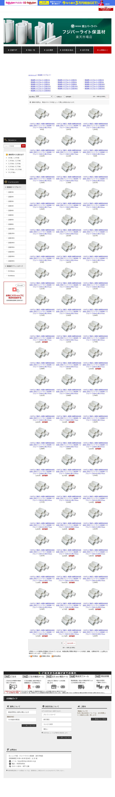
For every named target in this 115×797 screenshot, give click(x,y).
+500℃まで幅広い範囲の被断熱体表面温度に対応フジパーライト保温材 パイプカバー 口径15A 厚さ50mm (95, 125)
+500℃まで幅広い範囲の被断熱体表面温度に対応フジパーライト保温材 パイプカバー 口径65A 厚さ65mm (42, 418)
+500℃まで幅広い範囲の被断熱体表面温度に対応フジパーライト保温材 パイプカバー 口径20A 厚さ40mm (42, 178)
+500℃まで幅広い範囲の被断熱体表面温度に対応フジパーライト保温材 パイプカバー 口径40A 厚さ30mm (95, 285)
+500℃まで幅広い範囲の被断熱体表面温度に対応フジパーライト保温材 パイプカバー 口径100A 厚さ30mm (95, 471)
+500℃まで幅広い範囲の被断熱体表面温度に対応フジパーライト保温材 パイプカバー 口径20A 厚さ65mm (95, 178)
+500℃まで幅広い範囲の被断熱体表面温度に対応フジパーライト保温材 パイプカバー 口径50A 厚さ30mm (68, 338)
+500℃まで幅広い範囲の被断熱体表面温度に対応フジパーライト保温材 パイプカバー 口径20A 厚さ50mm (68, 178)
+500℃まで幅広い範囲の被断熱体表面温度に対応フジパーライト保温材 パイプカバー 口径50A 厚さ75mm (95, 365)
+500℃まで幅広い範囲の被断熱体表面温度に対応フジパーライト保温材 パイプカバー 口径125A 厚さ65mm (95, 552)
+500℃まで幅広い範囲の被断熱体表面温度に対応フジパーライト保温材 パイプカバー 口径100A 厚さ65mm (95, 498)
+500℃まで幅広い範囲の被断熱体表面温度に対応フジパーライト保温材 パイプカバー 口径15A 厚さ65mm (42, 152)
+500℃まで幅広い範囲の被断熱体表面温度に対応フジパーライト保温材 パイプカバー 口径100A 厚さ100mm (68, 525)
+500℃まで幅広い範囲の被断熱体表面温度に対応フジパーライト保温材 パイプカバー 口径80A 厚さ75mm (42, 471)
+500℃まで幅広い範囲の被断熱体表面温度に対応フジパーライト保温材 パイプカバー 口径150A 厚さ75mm (42, 632)
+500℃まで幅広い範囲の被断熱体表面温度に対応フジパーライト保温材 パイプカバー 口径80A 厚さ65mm (95, 445)
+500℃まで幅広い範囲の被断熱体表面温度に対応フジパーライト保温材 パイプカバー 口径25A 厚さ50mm (42, 232)
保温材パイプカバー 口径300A (67, 88)
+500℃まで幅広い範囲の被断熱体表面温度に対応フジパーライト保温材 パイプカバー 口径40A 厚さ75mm (42, 338)
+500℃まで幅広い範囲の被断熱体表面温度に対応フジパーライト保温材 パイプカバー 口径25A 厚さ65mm (68, 232)
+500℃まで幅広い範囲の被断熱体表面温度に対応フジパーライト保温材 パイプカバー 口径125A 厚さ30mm (95, 525)
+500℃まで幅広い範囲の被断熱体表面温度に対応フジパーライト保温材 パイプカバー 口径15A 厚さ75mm (68, 152)
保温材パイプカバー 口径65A (40, 84)
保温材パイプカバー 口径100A (95, 84)
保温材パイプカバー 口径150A (67, 86)
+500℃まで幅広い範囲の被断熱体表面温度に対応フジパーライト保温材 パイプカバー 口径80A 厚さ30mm (95, 418)
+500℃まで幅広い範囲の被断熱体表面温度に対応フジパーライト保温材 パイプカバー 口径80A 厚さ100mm (68, 471)
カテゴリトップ (32, 75)
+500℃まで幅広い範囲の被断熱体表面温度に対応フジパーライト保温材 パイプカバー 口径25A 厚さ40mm (95, 205)
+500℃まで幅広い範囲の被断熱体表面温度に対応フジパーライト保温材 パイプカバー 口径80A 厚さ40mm (42, 445)
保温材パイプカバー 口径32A (40, 82)
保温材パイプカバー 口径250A (41, 88)
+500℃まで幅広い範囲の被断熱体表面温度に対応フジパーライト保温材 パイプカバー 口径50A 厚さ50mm (42, 365)
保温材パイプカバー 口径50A (94, 82)
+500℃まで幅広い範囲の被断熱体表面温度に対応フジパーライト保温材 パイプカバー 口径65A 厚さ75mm (68, 418)
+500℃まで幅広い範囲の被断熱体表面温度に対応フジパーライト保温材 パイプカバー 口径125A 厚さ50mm (68, 552)
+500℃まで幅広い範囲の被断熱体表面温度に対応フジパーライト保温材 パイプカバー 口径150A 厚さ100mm (68, 632)
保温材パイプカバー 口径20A (67, 80)
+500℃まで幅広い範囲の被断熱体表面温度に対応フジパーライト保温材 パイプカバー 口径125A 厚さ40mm (42, 552)
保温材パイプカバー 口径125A (41, 86)
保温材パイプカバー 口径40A (67, 82)
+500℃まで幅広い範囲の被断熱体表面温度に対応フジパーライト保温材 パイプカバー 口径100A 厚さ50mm (68, 498)
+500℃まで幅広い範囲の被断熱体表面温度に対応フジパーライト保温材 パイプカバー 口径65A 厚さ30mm (42, 391)
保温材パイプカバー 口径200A (95, 86)
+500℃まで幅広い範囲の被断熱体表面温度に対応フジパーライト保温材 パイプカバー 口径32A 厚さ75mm (68, 285)
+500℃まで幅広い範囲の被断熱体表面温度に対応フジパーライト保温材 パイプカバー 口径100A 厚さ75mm (42, 525)
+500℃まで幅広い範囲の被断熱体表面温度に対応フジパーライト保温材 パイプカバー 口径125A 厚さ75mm (42, 578)
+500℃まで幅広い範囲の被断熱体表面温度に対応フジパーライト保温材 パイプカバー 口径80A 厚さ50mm (68, 445)
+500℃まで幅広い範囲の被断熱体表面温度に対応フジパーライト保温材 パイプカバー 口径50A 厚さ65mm (68, 365)
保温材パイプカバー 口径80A (67, 84)
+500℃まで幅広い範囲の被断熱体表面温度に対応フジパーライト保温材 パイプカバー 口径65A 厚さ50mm (95, 391)
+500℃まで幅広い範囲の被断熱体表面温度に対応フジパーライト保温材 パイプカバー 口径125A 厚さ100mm (68, 578)
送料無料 (68, 96)
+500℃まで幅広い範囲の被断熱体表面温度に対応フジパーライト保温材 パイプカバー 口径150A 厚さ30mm (95, 578)
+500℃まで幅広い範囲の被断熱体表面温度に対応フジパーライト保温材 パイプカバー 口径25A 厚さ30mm (68, 205)
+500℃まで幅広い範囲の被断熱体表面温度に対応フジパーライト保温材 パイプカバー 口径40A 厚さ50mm (68, 311)
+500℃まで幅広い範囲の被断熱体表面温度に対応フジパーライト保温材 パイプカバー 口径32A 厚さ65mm (42, 285)
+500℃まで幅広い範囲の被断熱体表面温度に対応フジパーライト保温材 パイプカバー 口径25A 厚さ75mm (95, 232)
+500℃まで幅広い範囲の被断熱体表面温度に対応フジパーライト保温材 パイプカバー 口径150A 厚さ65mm (95, 605)
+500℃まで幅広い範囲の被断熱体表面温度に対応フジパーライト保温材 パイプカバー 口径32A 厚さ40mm (68, 258)
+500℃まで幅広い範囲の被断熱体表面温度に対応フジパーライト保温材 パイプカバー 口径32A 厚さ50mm (95, 258)
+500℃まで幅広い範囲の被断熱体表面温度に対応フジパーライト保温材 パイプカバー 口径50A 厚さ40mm (95, 338)
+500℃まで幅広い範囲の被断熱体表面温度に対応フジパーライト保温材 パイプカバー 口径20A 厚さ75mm (42, 205)
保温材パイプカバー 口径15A (40, 80)
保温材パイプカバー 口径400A (41, 90)
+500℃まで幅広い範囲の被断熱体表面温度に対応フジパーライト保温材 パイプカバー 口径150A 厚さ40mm (42, 605)
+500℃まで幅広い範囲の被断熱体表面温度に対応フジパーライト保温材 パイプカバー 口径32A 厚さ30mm (42, 258)
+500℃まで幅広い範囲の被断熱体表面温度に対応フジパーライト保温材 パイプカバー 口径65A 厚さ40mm (68, 391)
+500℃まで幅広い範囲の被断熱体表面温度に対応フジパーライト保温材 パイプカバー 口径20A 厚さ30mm (95, 152)
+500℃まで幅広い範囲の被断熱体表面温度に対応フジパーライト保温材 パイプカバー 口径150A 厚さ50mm (68, 605)
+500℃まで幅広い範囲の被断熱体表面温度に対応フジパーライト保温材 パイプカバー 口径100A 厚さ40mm (42, 498)
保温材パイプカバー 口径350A (95, 88)
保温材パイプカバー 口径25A (94, 80)
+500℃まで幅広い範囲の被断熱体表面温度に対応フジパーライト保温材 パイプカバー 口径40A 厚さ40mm (42, 311)
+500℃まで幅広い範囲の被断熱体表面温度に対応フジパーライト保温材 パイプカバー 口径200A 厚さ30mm (95, 632)
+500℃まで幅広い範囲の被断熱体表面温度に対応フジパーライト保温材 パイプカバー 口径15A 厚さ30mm (42, 125)
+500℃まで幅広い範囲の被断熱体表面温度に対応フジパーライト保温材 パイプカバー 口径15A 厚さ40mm (68, 125)
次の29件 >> (71, 643)
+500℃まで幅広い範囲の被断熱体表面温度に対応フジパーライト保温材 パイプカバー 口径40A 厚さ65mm (95, 311)
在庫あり (59, 96)
